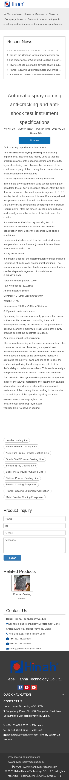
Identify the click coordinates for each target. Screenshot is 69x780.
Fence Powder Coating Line (21, 446)
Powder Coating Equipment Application (27, 490)
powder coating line (17, 440)
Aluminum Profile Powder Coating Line (27, 452)
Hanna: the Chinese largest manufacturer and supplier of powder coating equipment (35, 53)
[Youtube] (34, 687)
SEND (12, 557)
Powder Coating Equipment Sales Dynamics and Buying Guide (35, 68)
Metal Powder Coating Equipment (24, 497)
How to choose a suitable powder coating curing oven (35, 63)
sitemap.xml (28, 775)
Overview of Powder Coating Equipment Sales (34, 73)
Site (40, 133)
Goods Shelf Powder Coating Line (25, 459)
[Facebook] (20, 687)
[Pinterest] (27, 687)
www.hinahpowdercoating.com (40, 766)
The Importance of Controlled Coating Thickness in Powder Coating (35, 58)
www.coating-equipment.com (24, 756)
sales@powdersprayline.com (25, 648)
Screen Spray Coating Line (21, 465)
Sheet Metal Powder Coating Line (24, 471)
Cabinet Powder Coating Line (22, 478)
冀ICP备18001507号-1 (48, 775)
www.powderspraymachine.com (26, 761)
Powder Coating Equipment (21, 484)
